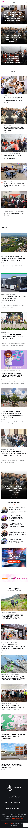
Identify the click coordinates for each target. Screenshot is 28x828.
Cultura (10, 449)
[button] (11, 497)
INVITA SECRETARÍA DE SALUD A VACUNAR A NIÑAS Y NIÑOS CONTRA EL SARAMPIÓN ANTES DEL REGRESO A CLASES (14, 16)
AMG (5, 254)
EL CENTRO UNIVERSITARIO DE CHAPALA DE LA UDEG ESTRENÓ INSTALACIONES (11, 765)
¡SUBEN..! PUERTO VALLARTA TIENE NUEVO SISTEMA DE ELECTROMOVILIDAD (13, 298)
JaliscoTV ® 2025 (9, 823)
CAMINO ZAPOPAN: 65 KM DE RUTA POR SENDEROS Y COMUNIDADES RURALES (12, 617)
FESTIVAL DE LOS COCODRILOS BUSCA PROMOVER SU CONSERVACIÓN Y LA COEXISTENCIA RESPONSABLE (13, 678)
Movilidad (8, 294)
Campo (3, 332)
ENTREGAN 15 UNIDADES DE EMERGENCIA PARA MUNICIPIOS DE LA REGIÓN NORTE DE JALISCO (13, 707)
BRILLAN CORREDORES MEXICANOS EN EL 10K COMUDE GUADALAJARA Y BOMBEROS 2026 (13, 647)
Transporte (14, 294)
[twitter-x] (12, 796)
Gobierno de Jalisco (6, 703)
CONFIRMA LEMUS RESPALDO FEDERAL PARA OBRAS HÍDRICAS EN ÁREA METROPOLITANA (13, 258)
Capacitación (4, 449)
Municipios (8, 612)
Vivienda (10, 209)
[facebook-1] (8, 796)
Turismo (14, 612)
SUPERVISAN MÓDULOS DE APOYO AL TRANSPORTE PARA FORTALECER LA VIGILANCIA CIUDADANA (13, 59)
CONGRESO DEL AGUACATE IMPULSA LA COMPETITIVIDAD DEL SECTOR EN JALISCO (13, 337)
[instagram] (19, 796)
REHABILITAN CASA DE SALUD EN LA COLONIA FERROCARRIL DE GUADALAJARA (13, 736)
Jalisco (6, 8)
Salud (11, 8)
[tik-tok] (15, 796)
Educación (6, 181)
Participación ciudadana (16, 53)
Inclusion (3, 370)
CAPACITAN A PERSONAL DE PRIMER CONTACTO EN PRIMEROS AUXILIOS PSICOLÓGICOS (13, 38)
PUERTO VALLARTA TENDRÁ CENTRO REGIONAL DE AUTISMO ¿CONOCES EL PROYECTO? (12, 375)
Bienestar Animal (5, 674)
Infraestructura (11, 370)
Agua (2, 254)
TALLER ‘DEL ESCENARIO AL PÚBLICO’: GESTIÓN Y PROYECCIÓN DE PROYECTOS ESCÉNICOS (13, 454)
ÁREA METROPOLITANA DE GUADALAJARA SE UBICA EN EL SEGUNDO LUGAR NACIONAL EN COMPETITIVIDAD (12, 414)
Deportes (3, 642)
